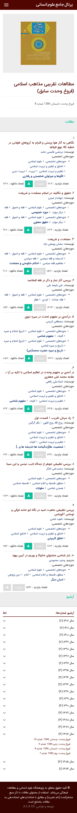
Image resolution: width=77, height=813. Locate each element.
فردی (45, 299)
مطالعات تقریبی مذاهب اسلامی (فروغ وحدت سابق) (44, 87)
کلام (26, 575)
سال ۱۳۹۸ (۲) (66, 649)
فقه (6, 207)
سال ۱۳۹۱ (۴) (66, 699)
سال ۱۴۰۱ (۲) (67, 628)
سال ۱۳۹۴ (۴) (66, 677)
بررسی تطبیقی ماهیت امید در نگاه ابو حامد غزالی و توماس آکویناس (42, 512)
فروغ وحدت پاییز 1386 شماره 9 (54, 744)
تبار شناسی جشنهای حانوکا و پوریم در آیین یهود (41, 555)
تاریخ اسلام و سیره (14, 331)
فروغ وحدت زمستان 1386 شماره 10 (52, 739)
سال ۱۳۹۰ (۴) (66, 706)
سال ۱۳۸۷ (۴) (66, 727)
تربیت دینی (18, 171)
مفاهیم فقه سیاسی (53, 263)
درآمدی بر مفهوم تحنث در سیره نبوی (47, 316)
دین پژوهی (14, 575)
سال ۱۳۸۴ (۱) (66, 769)
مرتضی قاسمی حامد (51, 152)
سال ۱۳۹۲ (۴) (66, 692)
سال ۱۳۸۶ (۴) (66, 734)
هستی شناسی (55, 488)
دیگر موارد (57, 212)
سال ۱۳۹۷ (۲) (66, 656)
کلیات (60, 336)
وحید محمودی (57, 560)
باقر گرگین (34, 423)
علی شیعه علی (55, 285)
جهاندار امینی (55, 198)
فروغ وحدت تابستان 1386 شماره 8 (52, 749)
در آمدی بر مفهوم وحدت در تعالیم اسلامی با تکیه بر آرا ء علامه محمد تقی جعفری (39, 374)
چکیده (40, 184)
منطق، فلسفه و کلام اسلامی (47, 483)
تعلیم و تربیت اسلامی (51, 171)
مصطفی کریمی (54, 321)
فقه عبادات (57, 299)
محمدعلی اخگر (54, 469)
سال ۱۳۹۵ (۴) (66, 670)
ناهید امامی (56, 519)
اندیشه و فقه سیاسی (51, 258)
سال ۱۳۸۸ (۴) (66, 720)
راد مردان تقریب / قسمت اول (52, 418)
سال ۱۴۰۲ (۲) (66, 621)
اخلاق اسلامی (18, 533)
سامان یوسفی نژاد (53, 244)
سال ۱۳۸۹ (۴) (66, 713)
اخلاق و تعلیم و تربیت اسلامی (46, 166)
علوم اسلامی (35, 161)
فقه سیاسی (30, 258)
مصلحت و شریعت (59, 239)
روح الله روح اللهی (53, 423)
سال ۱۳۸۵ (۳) (66, 762)
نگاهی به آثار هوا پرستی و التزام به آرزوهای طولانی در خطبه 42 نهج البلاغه (41, 145)
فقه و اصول (18, 207)
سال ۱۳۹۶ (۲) (66, 663)
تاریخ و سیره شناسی (52, 345)
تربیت (32, 171)
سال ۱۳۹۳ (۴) (66, 684)
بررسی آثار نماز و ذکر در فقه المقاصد (49, 280)
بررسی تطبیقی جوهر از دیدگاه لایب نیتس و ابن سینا (38, 464)
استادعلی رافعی (54, 381)
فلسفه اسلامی (21, 483)
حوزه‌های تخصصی (56, 161)
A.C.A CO (29, 806)
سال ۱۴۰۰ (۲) (66, 635)
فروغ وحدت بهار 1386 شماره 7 (54, 753)
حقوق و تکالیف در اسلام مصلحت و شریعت (44, 193)
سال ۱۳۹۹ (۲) (66, 642)
